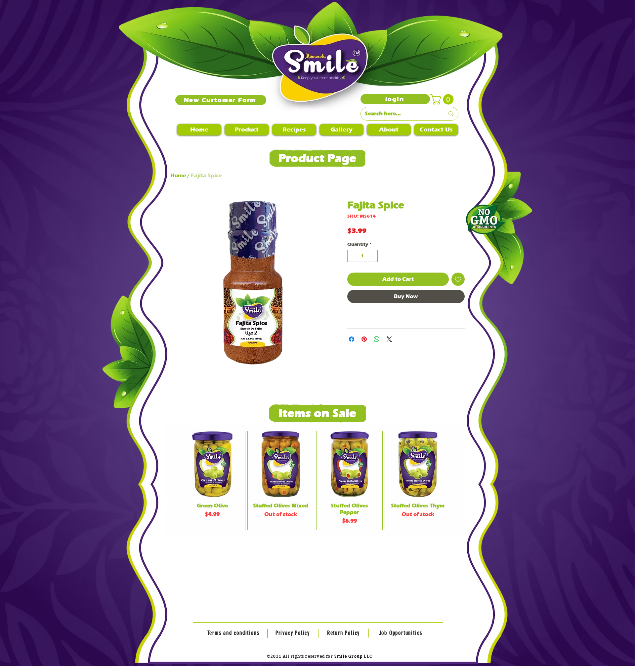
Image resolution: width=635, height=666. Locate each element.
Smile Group (348, 656)
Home (178, 175)
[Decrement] (352, 256)
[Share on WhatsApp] (377, 339)
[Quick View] (212, 464)
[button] (443, 99)
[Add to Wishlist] (458, 279)
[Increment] (372, 256)
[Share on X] (389, 339)
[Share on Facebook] (352, 339)
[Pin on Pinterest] (364, 339)
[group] (315, 481)
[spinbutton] (362, 256)
